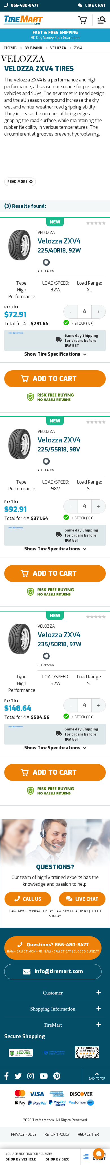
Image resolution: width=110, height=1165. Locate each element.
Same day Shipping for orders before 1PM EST (81, 340)
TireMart (53, 1025)
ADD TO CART (55, 378)
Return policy (57, 1134)
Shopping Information (52, 1009)
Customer (53, 993)
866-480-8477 (25, 5)
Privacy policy (23, 1134)
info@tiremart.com (59, 971)
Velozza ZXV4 (59, 241)
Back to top (97, 1078)
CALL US (32, 899)
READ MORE (17, 182)
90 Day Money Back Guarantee (55, 35)
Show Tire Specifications (52, 354)
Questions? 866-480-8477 (53, 948)
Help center (88, 1134)
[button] (98, 1153)
